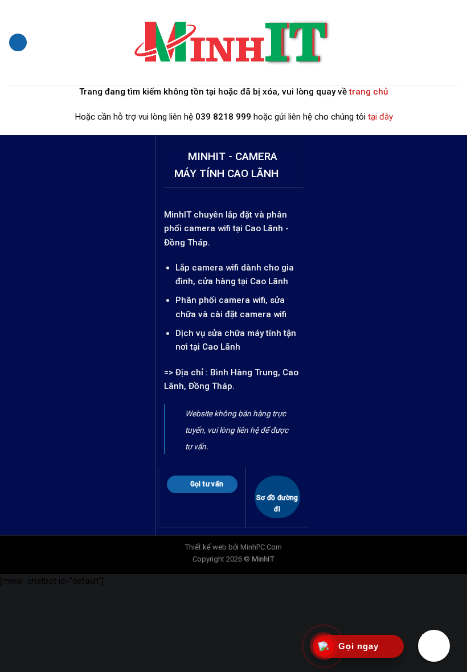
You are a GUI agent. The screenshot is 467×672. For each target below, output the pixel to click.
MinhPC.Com (261, 547)
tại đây (380, 117)
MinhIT (179, 215)
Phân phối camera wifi (220, 300)
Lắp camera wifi (207, 268)
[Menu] (17, 42)
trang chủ (368, 92)
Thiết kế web (206, 547)
